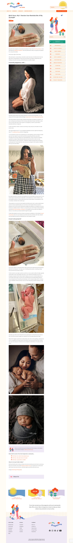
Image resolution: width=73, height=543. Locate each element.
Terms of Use (34, 528)
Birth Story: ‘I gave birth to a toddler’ (19, 459)
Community (10, 526)
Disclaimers (34, 531)
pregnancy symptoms (18, 50)
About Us (9, 11)
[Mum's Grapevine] (19, 5)
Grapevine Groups (28, 11)
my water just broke (16, 132)
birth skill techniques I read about (19, 209)
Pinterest (21, 529)
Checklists (20, 11)
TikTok (21, 528)
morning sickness (37, 48)
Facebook (21, 524)
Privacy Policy (34, 529)
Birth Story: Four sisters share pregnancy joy (20, 455)
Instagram (21, 526)
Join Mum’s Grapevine (61, 11)
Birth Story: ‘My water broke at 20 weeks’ (20, 457)
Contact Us (34, 526)
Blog (9, 533)
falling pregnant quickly (38, 116)
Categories (10, 531)
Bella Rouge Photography (17, 469)
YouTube (21, 531)
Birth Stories (11, 20)
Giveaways (14, 11)
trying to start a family (30, 116)
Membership (10, 524)
